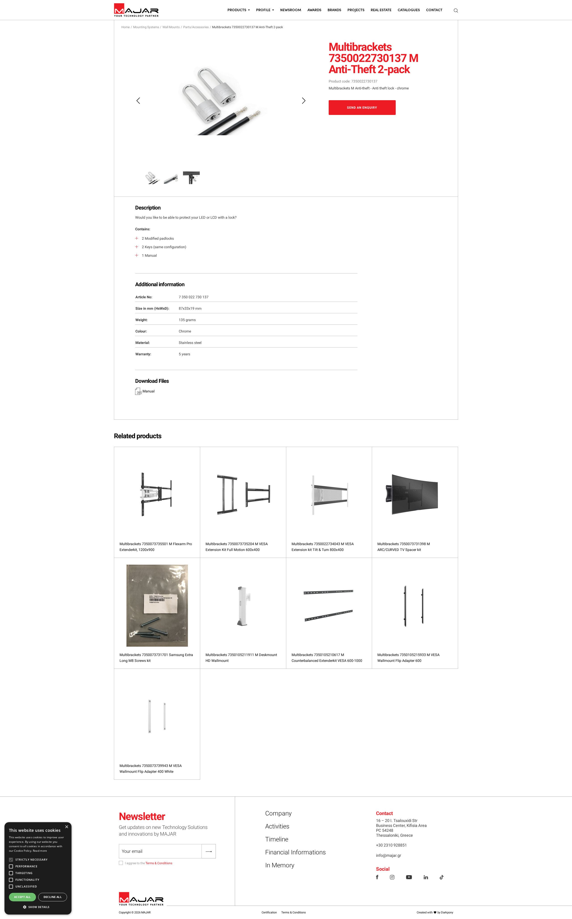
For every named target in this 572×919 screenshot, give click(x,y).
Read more (40, 851)
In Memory (279, 865)
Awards (314, 9)
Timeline (276, 839)
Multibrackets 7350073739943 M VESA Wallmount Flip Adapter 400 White (151, 769)
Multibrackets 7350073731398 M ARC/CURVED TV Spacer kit (403, 547)
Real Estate (381, 9)
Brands (334, 9)
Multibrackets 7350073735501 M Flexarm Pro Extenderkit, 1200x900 (156, 547)
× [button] (66, 827)
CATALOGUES (409, 9)
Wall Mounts (171, 27)
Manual (148, 391)
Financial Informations (295, 852)
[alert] (38, 868)
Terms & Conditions (158, 863)
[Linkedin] (426, 876)
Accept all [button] (22, 897)
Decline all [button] (53, 897)
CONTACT (434, 9)
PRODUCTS (236, 9)
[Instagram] (392, 876)
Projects (355, 9)
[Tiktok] (442, 876)
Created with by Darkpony (435, 912)
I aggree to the (148, 863)
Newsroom (290, 9)
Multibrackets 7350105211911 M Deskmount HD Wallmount (241, 658)
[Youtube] (409, 876)
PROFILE (263, 9)
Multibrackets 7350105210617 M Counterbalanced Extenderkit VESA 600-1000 (327, 658)
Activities (277, 826)
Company (278, 813)
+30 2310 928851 (391, 845)
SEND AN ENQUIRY (362, 107)
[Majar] (136, 9)
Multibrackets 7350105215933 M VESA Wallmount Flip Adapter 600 (408, 658)
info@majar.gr (388, 855)
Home (125, 27)
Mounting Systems (146, 27)
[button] (38, 907)
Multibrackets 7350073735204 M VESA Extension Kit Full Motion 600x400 (237, 547)
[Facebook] (377, 876)
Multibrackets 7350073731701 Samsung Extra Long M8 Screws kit (156, 658)
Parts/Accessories (196, 27)
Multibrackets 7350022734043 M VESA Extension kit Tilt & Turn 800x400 (323, 547)
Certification (269, 912)
